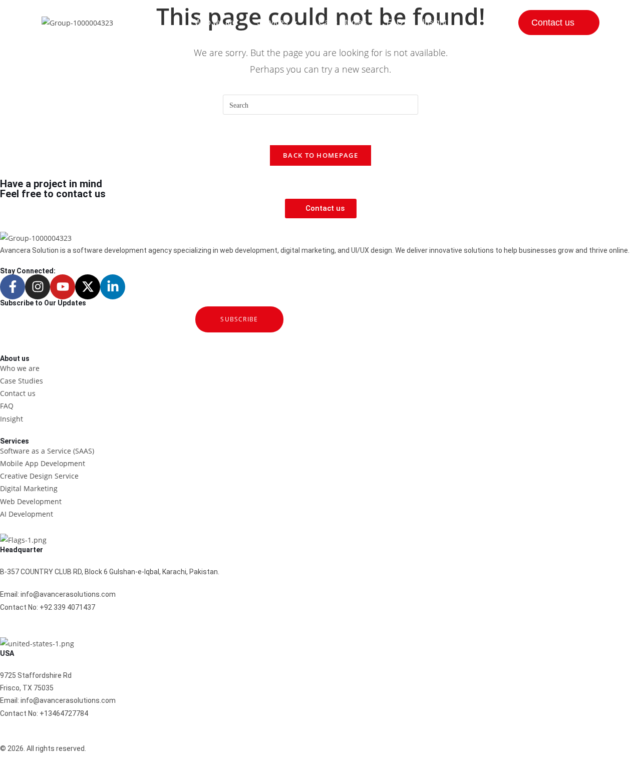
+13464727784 (64, 713)
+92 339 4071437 (67, 607)
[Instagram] (37, 286)
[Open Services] (294, 23)
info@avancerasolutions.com (68, 594)
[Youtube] (62, 286)
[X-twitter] (87, 286)
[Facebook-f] (12, 286)
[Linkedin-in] (112, 286)
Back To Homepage (320, 155)
